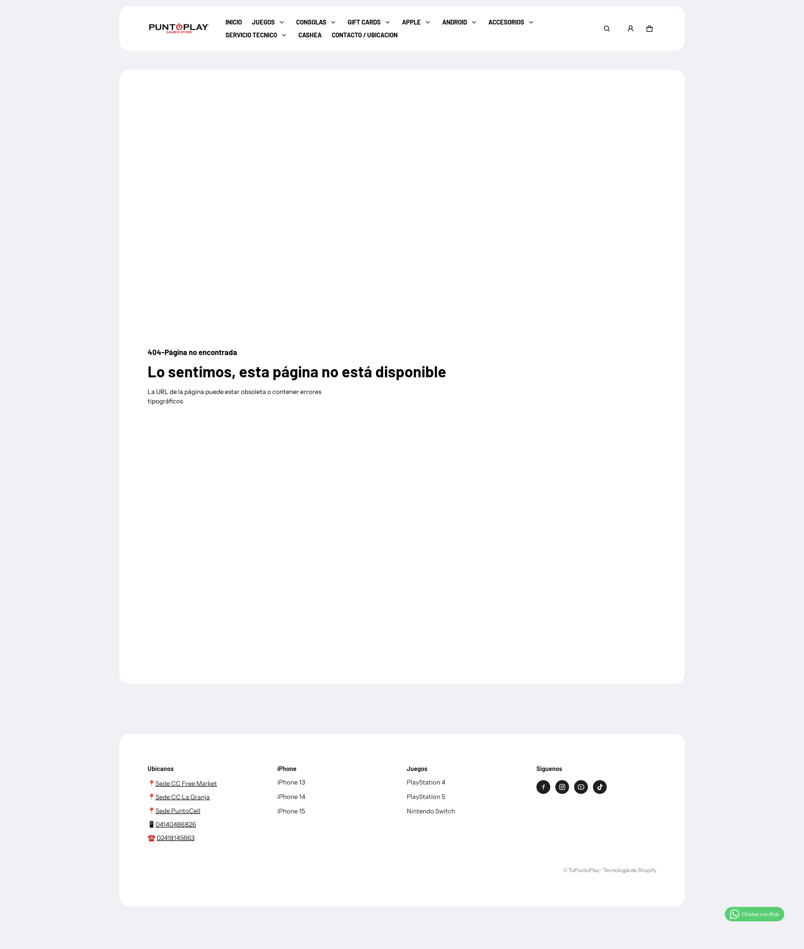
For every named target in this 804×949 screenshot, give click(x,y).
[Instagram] (562, 787)
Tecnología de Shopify (629, 870)
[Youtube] (581, 787)
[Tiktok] (600, 787)
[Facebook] (543, 787)
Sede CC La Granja (182, 797)
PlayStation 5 (426, 797)
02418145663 (175, 838)
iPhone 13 (291, 782)
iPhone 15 (291, 811)
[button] (607, 28)
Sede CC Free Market (186, 783)
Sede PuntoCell (177, 811)
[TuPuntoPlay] (179, 28)
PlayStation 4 (426, 782)
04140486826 (175, 824)
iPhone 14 (291, 797)
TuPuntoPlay (584, 870)
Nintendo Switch (431, 811)
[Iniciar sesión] (631, 28)
